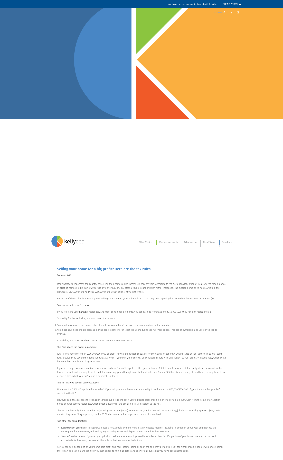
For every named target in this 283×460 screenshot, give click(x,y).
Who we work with (168, 242)
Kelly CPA (67, 241)
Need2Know (209, 242)
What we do (190, 242)
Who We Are (145, 242)
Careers (218, 12)
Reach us (227, 242)
